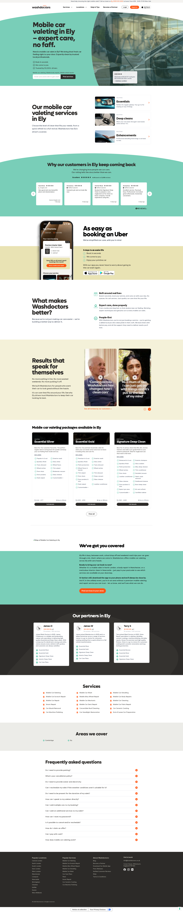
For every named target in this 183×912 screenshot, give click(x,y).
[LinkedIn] (132, 869)
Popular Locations (39, 858)
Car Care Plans (67, 874)
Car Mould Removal (53, 708)
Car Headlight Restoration (89, 712)
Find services (68, 77)
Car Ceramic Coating (121, 708)
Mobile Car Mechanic (87, 700)
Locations (80, 7)
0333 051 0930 (118, 1)
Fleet (64, 877)
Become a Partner (110, 7)
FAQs (94, 874)
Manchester (36, 874)
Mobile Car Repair (52, 700)
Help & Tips (95, 7)
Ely (71, 740)
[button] (33, 194)
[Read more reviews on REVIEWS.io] (141, 209)
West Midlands (37, 893)
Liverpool (35, 877)
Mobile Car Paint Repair (122, 704)
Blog (94, 861)
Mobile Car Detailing (121, 693)
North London (36, 863)
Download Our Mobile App (101, 866)
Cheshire (35, 885)
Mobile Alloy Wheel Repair (89, 696)
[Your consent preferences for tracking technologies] (179, 908)
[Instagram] (128, 869)
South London (36, 866)
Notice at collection (79, 909)
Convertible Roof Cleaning (89, 708)
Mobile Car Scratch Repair (56, 696)
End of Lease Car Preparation (124, 712)
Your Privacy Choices (98, 909)
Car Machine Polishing (54, 712)
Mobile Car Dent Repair (88, 704)
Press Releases (98, 869)
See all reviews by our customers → (98, 409)
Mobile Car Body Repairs (122, 696)
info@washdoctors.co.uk (132, 860)
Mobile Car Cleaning (120, 700)
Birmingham (36, 882)
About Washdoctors (101, 858)
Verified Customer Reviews (102, 871)
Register (135, 7)
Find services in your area (93, 591)
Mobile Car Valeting (53, 693)
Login (125, 7)
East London (36, 869)
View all (92, 514)
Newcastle (35, 879)
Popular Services (69, 858)
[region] (91, 194)
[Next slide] (149, 409)
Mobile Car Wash (85, 693)
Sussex (34, 890)
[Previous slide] (144, 409)
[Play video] (100, 377)
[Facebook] (125, 869)
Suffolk (34, 887)
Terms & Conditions (99, 877)
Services (66, 7)
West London (36, 871)
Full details (50, 504)
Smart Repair (51, 704)
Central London (37, 861)
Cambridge (49, 740)
